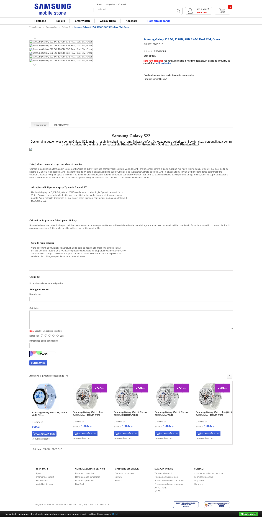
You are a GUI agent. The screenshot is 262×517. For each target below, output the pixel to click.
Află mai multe (163, 63)
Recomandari (51, 27)
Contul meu (201, 12)
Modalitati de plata (44, 484)
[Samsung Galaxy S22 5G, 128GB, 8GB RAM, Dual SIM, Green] (61, 42)
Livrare (118, 477)
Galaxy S (66, 27)
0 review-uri (160, 51)
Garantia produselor (124, 473)
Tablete (60, 20)
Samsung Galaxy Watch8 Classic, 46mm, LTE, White (172, 413)
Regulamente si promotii (166, 477)
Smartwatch (82, 20)
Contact (122, 4)
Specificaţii (61, 125)
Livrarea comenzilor (84, 473)
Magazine (110, 4)
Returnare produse (84, 481)
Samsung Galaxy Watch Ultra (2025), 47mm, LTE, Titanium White (214, 413)
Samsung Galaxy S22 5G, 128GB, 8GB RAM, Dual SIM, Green (101, 27)
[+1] (224, 51)
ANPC (158, 491)
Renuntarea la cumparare (87, 477)
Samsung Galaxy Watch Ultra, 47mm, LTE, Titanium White (88, 413)
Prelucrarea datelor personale (169, 481)
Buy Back (79, 484)
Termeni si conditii (163, 473)
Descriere (40, 125)
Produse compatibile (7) (155, 79)
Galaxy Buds (108, 20)
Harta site (198, 484)
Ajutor (99, 4)
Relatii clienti (42, 481)
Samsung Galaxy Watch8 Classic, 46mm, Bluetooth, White (131, 413)
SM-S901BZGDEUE (52, 449)
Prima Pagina (35, 27)
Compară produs (41, 439)
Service (118, 481)
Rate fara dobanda (158, 20)
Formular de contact (203, 477)
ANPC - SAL (160, 488)
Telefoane (40, 20)
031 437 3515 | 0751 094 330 (208, 473)
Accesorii (131, 20)
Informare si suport (45, 477)
